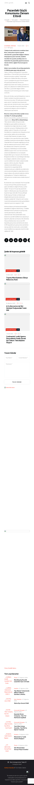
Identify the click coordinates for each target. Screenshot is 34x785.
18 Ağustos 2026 (23, 734)
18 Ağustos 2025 (10, 303)
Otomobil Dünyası (24, 20)
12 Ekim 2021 (9, 275)
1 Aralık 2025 (9, 333)
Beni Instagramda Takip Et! (18, 762)
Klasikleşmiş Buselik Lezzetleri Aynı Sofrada (21, 681)
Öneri (15, 677)
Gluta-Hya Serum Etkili (21, 703)
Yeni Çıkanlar (17, 699)
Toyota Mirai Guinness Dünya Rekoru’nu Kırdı (17, 279)
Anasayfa (7, 20)
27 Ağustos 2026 (23, 677)
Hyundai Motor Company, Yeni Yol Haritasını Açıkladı (20, 716)
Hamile (16, 688)
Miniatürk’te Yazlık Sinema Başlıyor (20, 738)
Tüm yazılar (15, 20)
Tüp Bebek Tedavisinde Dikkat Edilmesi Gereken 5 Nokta (21, 692)
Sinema (16, 734)
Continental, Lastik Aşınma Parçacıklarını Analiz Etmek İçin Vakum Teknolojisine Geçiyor (16, 340)
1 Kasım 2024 (20, 45)
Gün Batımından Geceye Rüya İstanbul (21, 748)
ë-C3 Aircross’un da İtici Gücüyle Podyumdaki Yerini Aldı (16, 308)
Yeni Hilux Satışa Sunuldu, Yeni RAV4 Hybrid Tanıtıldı (20, 728)
